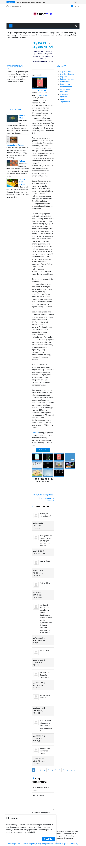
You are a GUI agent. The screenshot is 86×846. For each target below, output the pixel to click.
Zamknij (48, 839)
